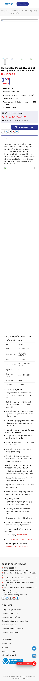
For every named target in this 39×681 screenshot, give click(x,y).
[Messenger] (34, 648)
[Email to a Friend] (10, 131)
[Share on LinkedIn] (17, 131)
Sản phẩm (14, 11)
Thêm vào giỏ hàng (24, 127)
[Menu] (32, 4)
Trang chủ (4, 11)
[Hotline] (34, 663)
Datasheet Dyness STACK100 (17, 546)
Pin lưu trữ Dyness (15, 13)
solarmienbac (23, 678)
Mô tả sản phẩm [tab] (9, 138)
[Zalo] (34, 656)
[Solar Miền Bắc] (8, 4)
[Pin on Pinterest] (13, 131)
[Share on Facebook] (2, 131)
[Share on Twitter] (6, 131)
